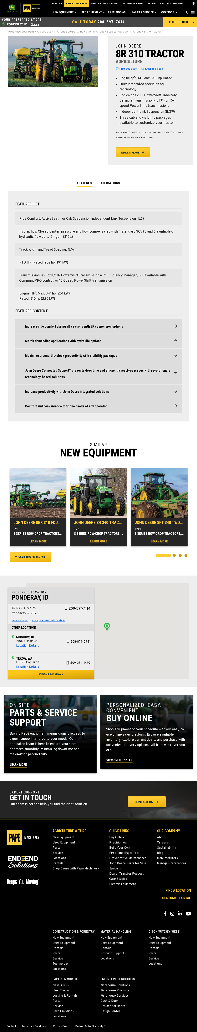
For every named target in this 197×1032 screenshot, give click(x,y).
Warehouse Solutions (115, 985)
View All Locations (51, 674)
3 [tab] (181, 556)
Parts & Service (143, 12)
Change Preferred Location (48, 620)
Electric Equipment (122, 884)
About (161, 837)
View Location (20, 620)
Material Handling (133, 3)
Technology (60, 964)
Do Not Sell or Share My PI (90, 1026)
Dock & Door (109, 1001)
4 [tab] (186, 556)
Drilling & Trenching (171, 3)
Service (58, 853)
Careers (162, 843)
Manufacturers (167, 858)
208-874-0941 (80, 642)
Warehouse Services (114, 996)
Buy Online (116, 837)
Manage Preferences (171, 863)
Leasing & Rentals (65, 996)
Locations (167, 12)
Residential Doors (112, 1006)
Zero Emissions (63, 1011)
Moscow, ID (25, 637)
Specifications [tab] (108, 183)
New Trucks (61, 985)
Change (35, 24)
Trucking (151, 3)
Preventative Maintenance (127, 858)
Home (11, 31)
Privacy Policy (61, 1026)
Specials (115, 869)
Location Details (27, 646)
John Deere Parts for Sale (127, 863)
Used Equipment (91, 12)
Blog (160, 853)
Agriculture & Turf (76, 3)
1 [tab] (157, 556)
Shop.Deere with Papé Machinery (76, 869)
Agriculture (44, 31)
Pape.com (57, 3)
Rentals (58, 863)
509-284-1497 (80, 663)
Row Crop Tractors (92, 31)
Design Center (110, 1011)
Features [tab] (84, 183)
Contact (11, 1026)
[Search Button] (186, 13)
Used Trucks (61, 991)
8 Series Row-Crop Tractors (124, 31)
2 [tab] (175, 556)
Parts (56, 848)
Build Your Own (119, 848)
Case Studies (118, 879)
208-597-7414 (111, 22)
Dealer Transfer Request (126, 874)
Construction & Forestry (105, 3)
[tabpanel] (38, 507)
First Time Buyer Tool (124, 853)
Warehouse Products (114, 991)
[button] (76, 12)
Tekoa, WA (24, 658)
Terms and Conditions (34, 1026)
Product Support (112, 953)
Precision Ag (117, 12)
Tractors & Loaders (66, 31)
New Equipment (63, 12)
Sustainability (166, 848)
